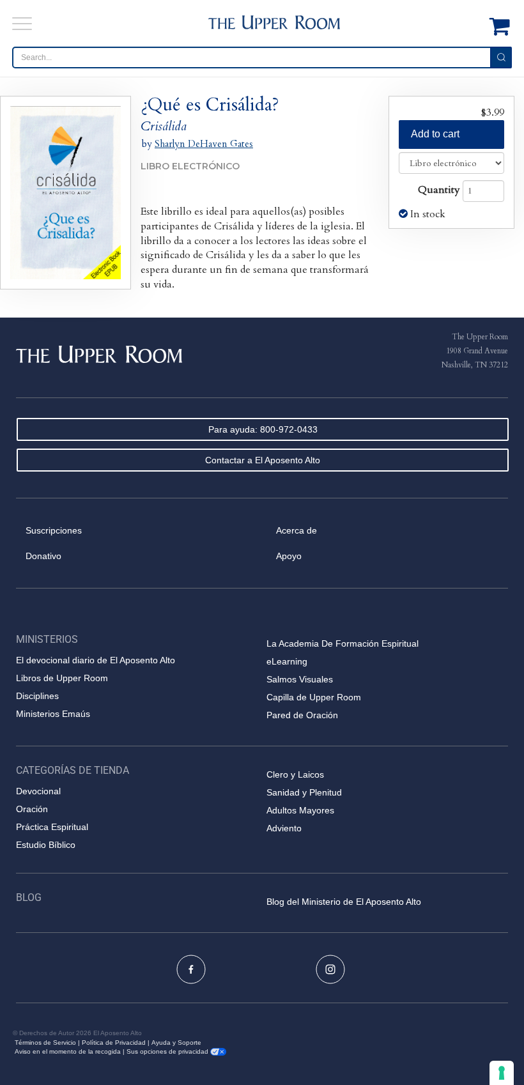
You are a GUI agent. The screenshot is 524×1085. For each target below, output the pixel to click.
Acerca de (296, 530)
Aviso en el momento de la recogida (68, 1051)
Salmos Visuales (299, 679)
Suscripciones (54, 530)
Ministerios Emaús (53, 714)
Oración (32, 809)
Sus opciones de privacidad (168, 1051)
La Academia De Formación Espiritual (342, 643)
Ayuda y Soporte (176, 1042)
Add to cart (435, 133)
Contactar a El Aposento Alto (262, 460)
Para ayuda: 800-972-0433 (263, 429)
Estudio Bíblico (45, 845)
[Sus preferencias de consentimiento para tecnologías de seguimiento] (501, 1073)
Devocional (38, 791)
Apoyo (289, 556)
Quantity (439, 190)
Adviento (284, 828)
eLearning (286, 661)
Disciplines (37, 696)
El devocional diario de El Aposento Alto (95, 660)
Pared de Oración (302, 715)
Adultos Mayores (300, 810)
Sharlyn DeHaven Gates (204, 143)
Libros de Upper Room (62, 678)
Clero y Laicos (295, 774)
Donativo (43, 556)
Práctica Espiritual (52, 827)
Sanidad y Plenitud (304, 792)
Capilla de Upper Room (313, 697)
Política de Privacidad (114, 1042)
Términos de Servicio (45, 1042)
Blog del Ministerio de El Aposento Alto (343, 901)
